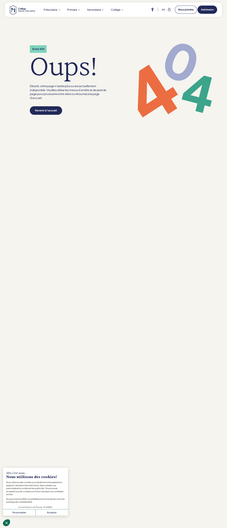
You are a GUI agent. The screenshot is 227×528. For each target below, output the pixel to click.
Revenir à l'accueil (46, 110)
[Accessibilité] (154, 9)
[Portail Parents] (169, 9)
